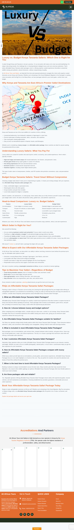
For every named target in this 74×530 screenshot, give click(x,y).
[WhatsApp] (62, 2)
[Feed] (32, 514)
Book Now (68, 2)
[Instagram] (24, 514)
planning (25, 282)
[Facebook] (21, 514)
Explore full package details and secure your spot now (16, 396)
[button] (1, 45)
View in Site (6, 487)
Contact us (12, 244)
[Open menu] (70, 7)
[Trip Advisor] (28, 514)
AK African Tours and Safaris (11, 73)
